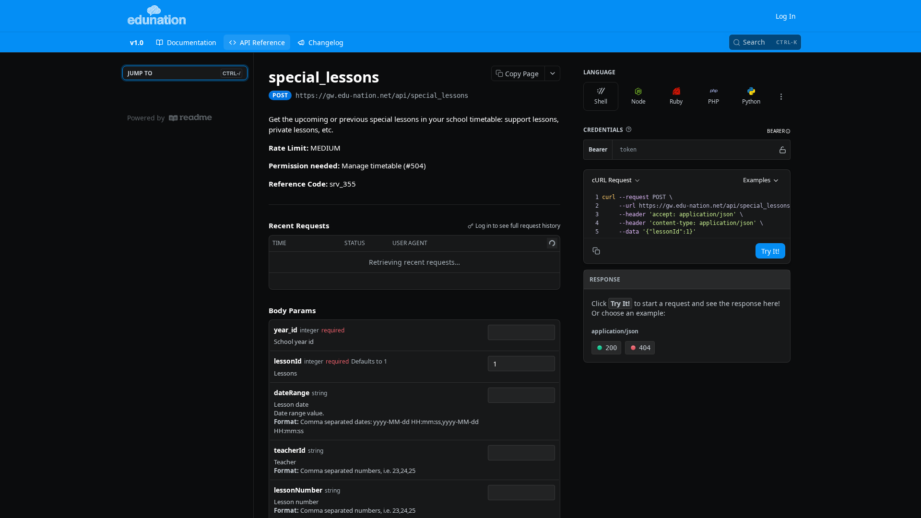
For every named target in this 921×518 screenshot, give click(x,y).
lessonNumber (298, 489)
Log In (786, 16)
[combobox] (521, 332)
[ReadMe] (190, 117)
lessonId (288, 360)
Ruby (676, 101)
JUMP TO (184, 73)
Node (638, 101)
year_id (285, 329)
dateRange (291, 392)
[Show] (783, 149)
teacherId (290, 450)
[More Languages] (781, 96)
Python (751, 101)
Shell (600, 101)
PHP (713, 101)
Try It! (770, 251)
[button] (628, 129)
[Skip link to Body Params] (262, 310)
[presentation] (699, 214)
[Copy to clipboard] (478, 96)
